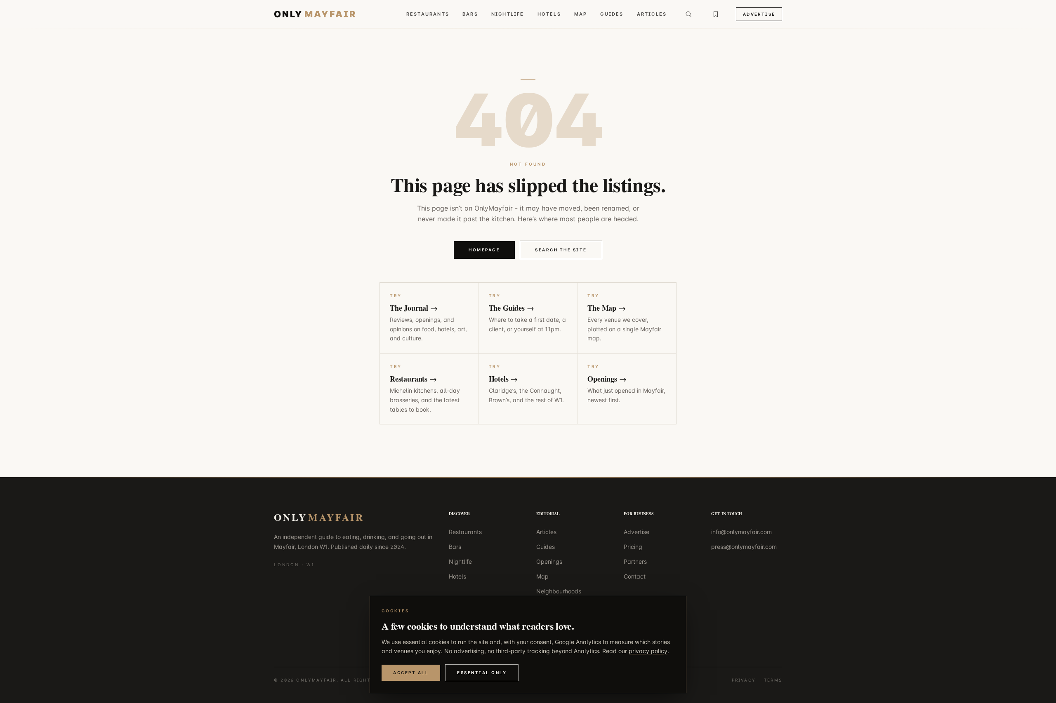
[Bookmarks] (716, 14)
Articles (652, 14)
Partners (635, 561)
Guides (611, 14)
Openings (549, 561)
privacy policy (648, 650)
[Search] (688, 14)
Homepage (484, 249)
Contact (635, 576)
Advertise (759, 14)
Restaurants (427, 14)
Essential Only (482, 672)
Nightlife (507, 14)
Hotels (549, 14)
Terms (773, 679)
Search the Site (561, 249)
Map (580, 14)
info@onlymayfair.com (741, 531)
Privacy (744, 679)
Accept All (411, 672)
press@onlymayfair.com (744, 546)
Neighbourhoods (558, 591)
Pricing (633, 546)
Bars (470, 14)
